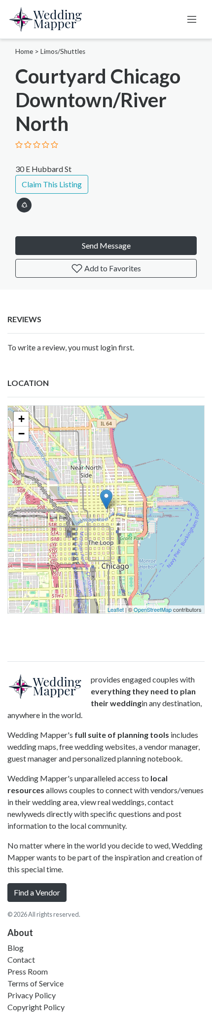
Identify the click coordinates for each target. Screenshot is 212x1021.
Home (24, 51)
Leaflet (115, 609)
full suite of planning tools (121, 734)
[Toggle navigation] (191, 19)
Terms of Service (35, 983)
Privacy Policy (31, 995)
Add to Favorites (112, 268)
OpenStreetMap (153, 609)
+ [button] (21, 419)
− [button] (21, 433)
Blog (15, 947)
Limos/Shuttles (62, 51)
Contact (21, 959)
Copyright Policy (36, 1007)
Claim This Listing (52, 184)
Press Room (27, 971)
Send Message (106, 245)
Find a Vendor (37, 892)
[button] (24, 203)
